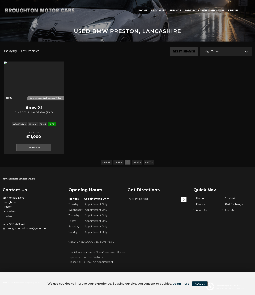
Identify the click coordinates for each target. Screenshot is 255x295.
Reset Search (184, 51)
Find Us (233, 10)
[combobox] (226, 51)
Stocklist (158, 10)
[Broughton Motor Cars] (40, 10)
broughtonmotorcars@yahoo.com (27, 228)
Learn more (181, 283)
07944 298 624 (15, 223)
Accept (200, 283)
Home (143, 10)
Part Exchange (196, 10)
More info (34, 147)
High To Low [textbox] (212, 51)
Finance (175, 10)
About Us (217, 10)
